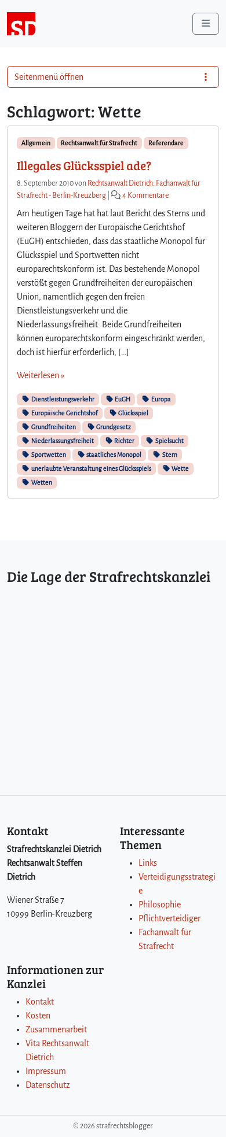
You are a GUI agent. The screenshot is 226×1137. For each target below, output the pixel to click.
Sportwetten (48, 454)
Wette (179, 468)
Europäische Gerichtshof (64, 412)
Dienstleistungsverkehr (62, 399)
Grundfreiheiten (53, 426)
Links (147, 862)
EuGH (122, 399)
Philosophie (159, 904)
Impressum (45, 1071)
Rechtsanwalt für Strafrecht (99, 142)
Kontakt (39, 1001)
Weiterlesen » (40, 375)
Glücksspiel (132, 412)
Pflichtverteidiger (169, 918)
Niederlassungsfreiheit (62, 440)
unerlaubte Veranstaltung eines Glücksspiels (90, 468)
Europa (160, 399)
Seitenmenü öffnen (48, 77)
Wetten (41, 482)
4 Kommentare (145, 195)
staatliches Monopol (113, 454)
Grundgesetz (113, 426)
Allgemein (35, 142)
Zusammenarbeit (56, 1029)
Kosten (37, 1015)
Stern (169, 454)
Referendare (166, 142)
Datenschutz (47, 1085)
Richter (123, 440)
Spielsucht (169, 440)
